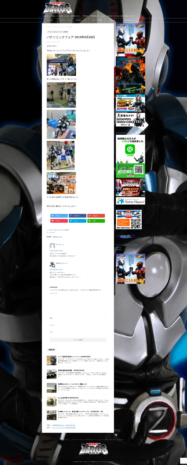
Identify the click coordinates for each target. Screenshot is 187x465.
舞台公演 (112, 20)
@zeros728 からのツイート (125, 132)
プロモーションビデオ (65, 20)
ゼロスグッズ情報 (97, 20)
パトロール (52, 232)
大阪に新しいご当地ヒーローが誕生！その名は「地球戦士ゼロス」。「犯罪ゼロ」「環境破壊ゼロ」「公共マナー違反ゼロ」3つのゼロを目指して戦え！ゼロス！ (93, 457)
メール (52, 325)
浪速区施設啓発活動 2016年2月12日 (71, 370)
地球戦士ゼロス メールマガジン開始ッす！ (73, 384)
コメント (53, 293)
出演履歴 (118, 249)
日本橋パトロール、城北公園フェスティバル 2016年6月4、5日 (80, 411)
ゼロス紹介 (50, 20)
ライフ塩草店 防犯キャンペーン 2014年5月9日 (74, 356)
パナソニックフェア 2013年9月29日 (63, 428)
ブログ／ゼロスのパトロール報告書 (59, 230)
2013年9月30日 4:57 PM (56, 269)
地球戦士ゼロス (58, 237)
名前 (51, 318)
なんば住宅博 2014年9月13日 (68, 398)
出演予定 (118, 247)
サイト (52, 332)
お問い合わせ (128, 20)
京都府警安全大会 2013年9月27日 (63, 425)
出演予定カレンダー (81, 20)
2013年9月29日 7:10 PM (56, 250)
